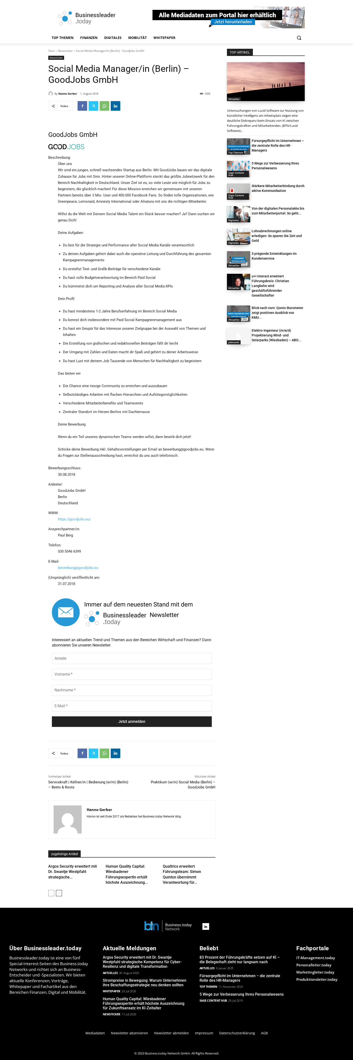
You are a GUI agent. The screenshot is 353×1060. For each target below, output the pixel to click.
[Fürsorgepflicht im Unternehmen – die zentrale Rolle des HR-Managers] (238, 146)
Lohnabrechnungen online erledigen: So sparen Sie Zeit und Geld (277, 236)
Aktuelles (233, 99)
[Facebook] (82, 106)
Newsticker (65, 51)
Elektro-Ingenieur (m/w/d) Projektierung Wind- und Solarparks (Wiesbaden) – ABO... (276, 335)
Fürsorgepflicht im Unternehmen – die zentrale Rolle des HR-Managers (278, 145)
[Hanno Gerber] (51, 93)
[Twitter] (93, 106)
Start (51, 51)
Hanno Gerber (67, 93)
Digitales (233, 220)
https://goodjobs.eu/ (74, 519)
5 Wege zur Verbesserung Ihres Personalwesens (242, 994)
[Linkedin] (115, 106)
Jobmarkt (233, 342)
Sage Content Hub (236, 174)
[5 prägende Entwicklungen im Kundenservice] (238, 259)
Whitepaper (111, 991)
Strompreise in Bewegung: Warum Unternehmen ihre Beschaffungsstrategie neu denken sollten (144, 982)
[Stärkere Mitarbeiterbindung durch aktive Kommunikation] (238, 191)
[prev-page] (51, 893)
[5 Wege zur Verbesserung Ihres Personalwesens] (238, 169)
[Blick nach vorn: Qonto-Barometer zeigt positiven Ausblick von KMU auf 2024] (238, 313)
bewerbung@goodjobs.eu (78, 568)
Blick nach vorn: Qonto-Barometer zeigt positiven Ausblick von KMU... (277, 312)
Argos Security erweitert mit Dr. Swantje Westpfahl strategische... (72, 871)
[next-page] (59, 893)
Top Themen (235, 152)
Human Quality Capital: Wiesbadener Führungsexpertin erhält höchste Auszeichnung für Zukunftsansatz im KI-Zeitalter (143, 1003)
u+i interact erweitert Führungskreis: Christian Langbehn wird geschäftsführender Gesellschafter (270, 285)
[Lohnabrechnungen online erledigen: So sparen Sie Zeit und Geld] (238, 237)
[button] (299, 37)
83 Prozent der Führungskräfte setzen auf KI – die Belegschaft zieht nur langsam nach (240, 959)
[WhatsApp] (104, 106)
